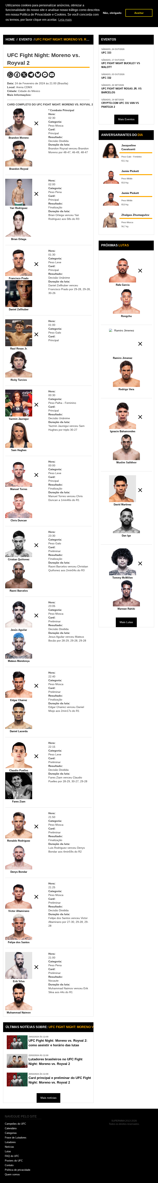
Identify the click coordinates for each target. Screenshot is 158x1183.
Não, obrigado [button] (112, 12)
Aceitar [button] (139, 12)
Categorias (11, 1133)
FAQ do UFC (12, 1156)
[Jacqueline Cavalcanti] (111, 150)
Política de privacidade (17, 1169)
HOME (10, 39)
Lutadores (10, 1142)
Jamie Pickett (130, 171)
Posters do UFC (14, 1160)
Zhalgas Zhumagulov (135, 214)
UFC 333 (106, 52)
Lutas (8, 1151)
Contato (9, 1165)
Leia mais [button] (65, 19)
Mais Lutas (126, 622)
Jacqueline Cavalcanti (128, 147)
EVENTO (25, 39)
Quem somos (12, 1174)
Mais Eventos (126, 119)
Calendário (11, 1128)
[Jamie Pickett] (111, 176)
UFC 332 (106, 78)
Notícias (9, 1146)
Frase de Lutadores (15, 1137)
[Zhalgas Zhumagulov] (111, 220)
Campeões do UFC (15, 1123)
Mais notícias (48, 1097)
